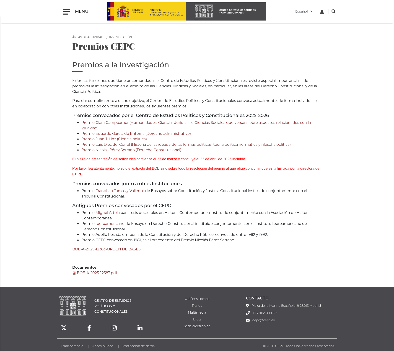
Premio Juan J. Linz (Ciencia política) (114, 138)
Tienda (197, 305)
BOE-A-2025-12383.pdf (97, 272)
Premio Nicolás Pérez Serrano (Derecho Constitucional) (131, 149)
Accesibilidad (102, 346)
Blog (197, 319)
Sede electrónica (197, 326)
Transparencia (72, 346)
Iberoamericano (110, 223)
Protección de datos (138, 346)
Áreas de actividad (88, 37)
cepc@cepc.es (263, 320)
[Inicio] (226, 11)
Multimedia (197, 312)
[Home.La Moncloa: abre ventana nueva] (127, 11)
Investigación (120, 37)
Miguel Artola (108, 212)
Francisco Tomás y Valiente (120, 190)
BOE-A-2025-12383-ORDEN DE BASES (106, 249)
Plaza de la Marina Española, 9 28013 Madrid (286, 306)
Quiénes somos (197, 298)
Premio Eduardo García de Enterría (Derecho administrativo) (136, 133)
